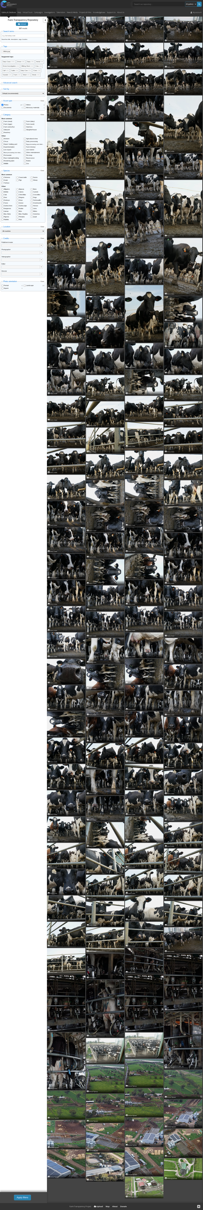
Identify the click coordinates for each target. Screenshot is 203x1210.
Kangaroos (7, 208)
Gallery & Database (9, 12)
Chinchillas (22, 194)
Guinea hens (8, 206)
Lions (35, 208)
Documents (7, 107)
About (115, 1206)
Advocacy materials (32, 107)
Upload (23, 24)
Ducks (35, 177)
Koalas (21, 208)
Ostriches (36, 214)
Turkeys (6, 183)
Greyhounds (37, 203)
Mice (20, 211)
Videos (28, 105)
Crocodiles (36, 194)
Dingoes (21, 197)
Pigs (20, 180)
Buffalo (6, 192)
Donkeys (7, 200)
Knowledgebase (99, 12)
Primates (22, 217)
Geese (21, 203)
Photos (6, 105)
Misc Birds (7, 214)
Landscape (30, 285)
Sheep (35, 180)
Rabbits (6, 219)
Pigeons (6, 217)
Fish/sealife (37, 200)
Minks (35, 211)
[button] (41, 245)
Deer (5, 197)
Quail (35, 217)
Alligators (7, 189)
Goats (6, 180)
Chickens (7, 177)
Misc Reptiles (23, 214)
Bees (35, 189)
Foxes (6, 203)
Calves (21, 192)
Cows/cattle (23, 177)
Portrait (6, 285)
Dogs (35, 197)
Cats (5, 194)
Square (6, 288)
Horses (35, 206)
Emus (21, 200)
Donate (123, 1206)
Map (19, 12)
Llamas (6, 211)
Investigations (49, 12)
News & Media (72, 12)
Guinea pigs (23, 206)
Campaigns (38, 12)
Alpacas (21, 189)
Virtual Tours (27, 12)
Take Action (60, 12)
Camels (35, 192)
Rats (20, 219)
